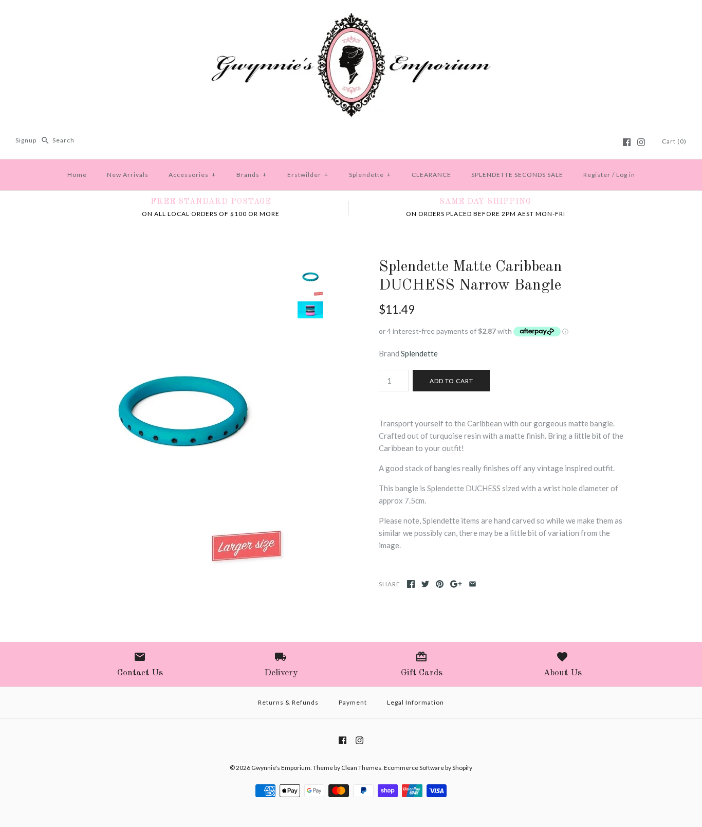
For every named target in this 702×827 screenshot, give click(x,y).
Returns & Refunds (288, 702)
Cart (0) (674, 141)
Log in (625, 174)
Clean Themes (361, 767)
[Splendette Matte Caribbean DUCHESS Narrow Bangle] (183, 263)
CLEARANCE (431, 174)
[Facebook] (627, 142)
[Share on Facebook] (411, 584)
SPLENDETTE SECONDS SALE (517, 174)
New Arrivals (128, 174)
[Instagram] (641, 142)
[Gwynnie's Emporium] (351, 16)
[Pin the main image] (440, 584)
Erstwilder (307, 174)
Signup (25, 140)
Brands (251, 174)
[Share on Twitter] (425, 584)
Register (597, 174)
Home (77, 174)
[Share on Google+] (456, 584)
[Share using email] (472, 584)
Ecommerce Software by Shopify (428, 767)
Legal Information (415, 702)
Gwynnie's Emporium (280, 767)
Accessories (192, 174)
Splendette (370, 174)
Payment (353, 702)
